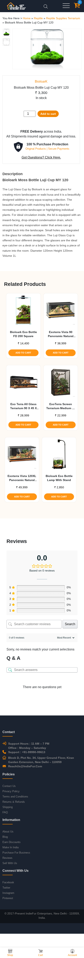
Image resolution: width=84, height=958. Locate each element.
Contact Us (9, 786)
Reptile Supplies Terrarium (63, 18)
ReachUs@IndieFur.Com (25, 766)
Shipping (7, 807)
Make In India (10, 847)
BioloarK (41, 81)
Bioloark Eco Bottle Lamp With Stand (59, 478)
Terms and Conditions (15, 796)
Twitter (6, 887)
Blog (5, 836)
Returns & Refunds (13, 801)
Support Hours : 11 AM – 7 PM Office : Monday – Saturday (28, 745)
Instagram (8, 892)
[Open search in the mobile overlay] (46, 6)
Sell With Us (9, 863)
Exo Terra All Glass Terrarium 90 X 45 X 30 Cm (23, 406)
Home (27, 18)
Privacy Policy (11, 791)
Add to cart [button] (23, 352)
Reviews (7, 857)
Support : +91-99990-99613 (26, 752)
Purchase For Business (16, 852)
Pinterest (7, 898)
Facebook (8, 882)
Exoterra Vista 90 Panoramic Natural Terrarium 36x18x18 (60, 334)
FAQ (5, 812)
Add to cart (48, 113)
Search (70, 624)
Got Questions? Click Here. (41, 157)
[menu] (66, 6)
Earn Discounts (11, 842)
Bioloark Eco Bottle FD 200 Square (23, 334)
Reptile (38, 18)
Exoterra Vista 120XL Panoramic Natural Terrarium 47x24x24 (22, 478)
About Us (7, 831)
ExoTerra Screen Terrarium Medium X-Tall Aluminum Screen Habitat (61, 406)
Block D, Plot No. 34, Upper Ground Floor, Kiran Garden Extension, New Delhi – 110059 (41, 760)
